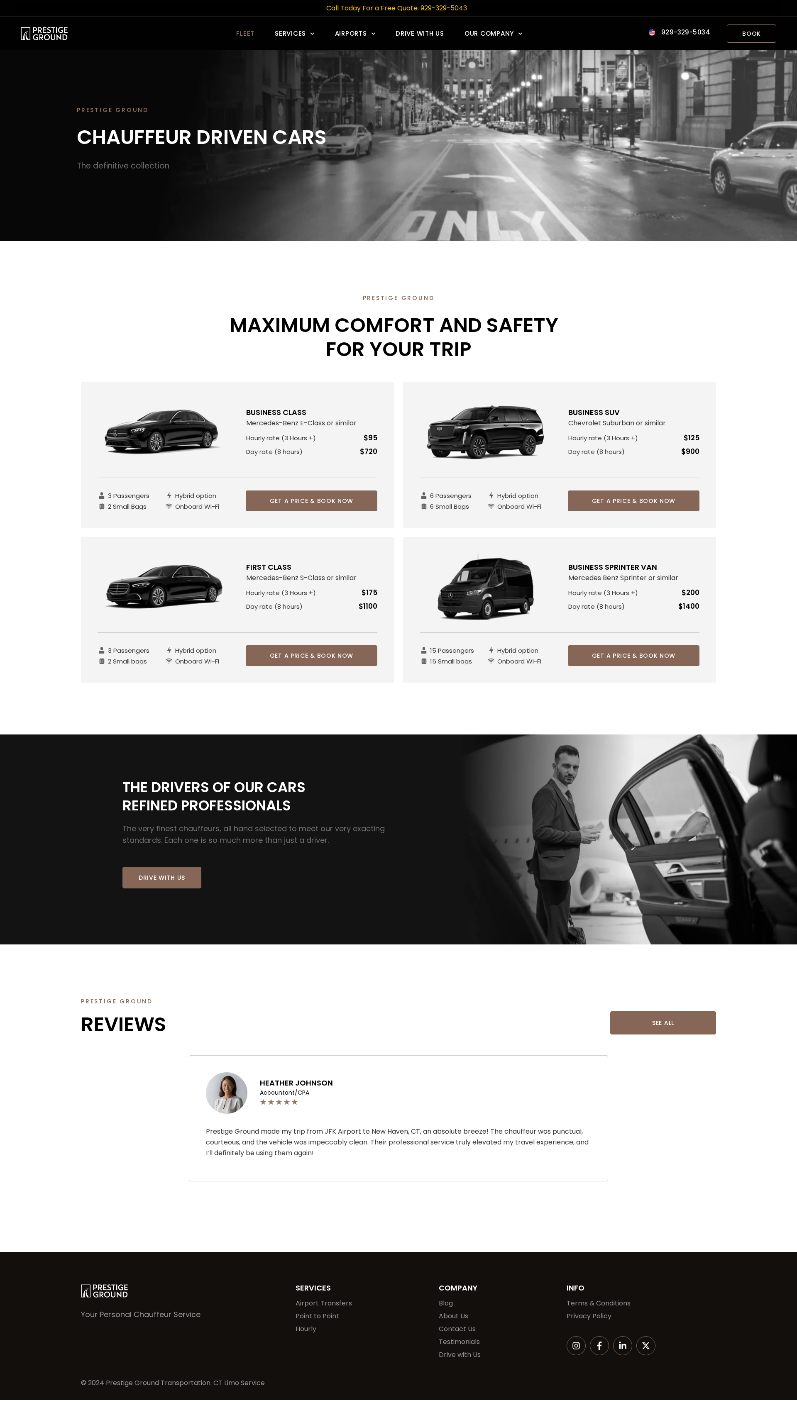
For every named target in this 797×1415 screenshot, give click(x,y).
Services (290, 33)
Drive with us (420, 33)
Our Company (489, 33)
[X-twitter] (645, 1345)
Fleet (245, 33)
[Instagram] (576, 1345)
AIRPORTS (351, 33)
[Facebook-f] (599, 1345)
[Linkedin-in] (622, 1345)
